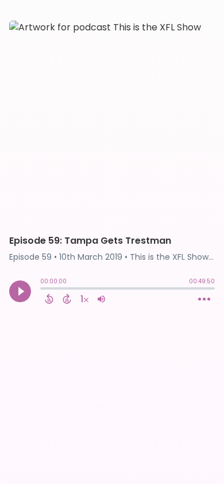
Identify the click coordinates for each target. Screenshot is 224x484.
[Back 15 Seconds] (49, 299)
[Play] (20, 291)
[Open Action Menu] (204, 299)
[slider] (43, 289)
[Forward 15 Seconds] (67, 299)
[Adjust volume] (101, 299)
